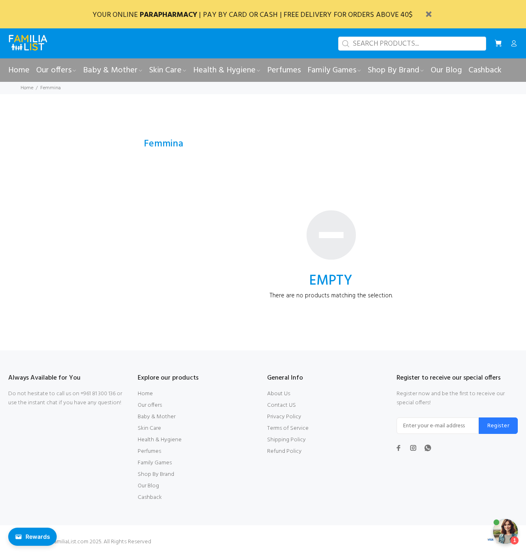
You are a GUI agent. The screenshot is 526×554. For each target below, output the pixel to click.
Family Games (155, 463)
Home (27, 88)
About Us (278, 394)
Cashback (150, 497)
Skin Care (149, 428)
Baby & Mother (156, 417)
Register (498, 426)
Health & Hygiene (160, 440)
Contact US (281, 405)
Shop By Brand (156, 474)
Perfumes (149, 451)
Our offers (150, 405)
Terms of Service (288, 428)
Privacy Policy (284, 417)
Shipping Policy (286, 440)
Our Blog (148, 486)
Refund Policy (284, 451)
